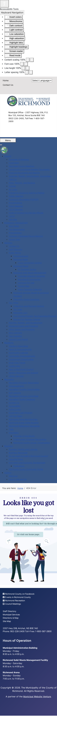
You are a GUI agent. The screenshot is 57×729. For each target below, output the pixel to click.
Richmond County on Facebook (19, 594)
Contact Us (8, 85)
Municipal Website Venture (37, 696)
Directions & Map (11, 618)
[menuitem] (7, 156)
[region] (28, 539)
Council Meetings (13, 604)
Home (5, 80)
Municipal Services (11, 614)
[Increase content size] (32, 60)
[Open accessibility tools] (4, 3)
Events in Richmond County (18, 597)
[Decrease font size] (22, 64)
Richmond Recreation (15, 600)
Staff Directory (9, 611)
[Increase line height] (27, 68)
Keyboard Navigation (12, 12)
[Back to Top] (52, 724)
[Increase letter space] (31, 72)
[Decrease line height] (23, 68)
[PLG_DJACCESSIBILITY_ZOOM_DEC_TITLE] (27, 60)
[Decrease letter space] (26, 72)
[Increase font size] (26, 64)
